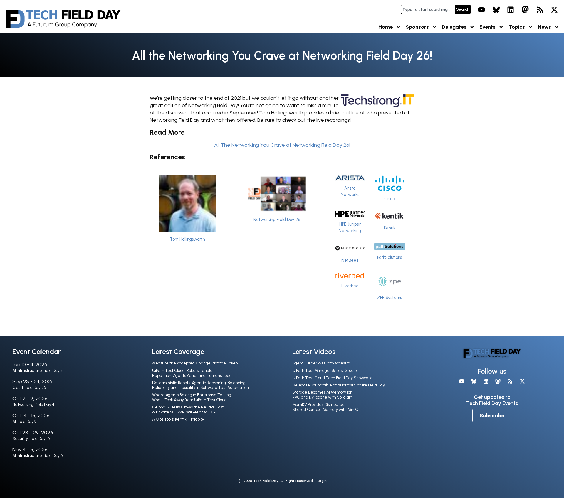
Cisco (389, 198)
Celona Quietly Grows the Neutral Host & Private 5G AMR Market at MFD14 (188, 410)
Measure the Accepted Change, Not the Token (195, 363)
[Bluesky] (496, 10)
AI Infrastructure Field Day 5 (37, 370)
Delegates (454, 27)
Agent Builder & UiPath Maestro (321, 363)
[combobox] (428, 9)
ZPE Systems (389, 297)
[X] (554, 10)
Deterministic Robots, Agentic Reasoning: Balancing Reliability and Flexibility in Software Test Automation (200, 385)
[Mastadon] (525, 10)
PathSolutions (389, 257)
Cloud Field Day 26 (29, 387)
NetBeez (350, 260)
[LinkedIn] (511, 10)
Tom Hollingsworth (187, 239)
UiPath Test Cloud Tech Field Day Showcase (332, 377)
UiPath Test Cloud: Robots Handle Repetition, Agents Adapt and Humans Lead (192, 373)
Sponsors (417, 27)
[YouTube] (481, 10)
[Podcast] (540, 10)
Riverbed (350, 285)
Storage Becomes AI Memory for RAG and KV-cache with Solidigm (322, 395)
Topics (516, 27)
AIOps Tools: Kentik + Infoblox (178, 419)
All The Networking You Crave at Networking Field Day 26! (282, 145)
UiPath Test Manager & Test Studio (324, 370)
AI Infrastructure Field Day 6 (37, 455)
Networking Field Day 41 (34, 404)
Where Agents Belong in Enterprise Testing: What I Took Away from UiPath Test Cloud (192, 397)
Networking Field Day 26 (276, 219)
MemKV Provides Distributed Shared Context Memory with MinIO (325, 407)
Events (487, 27)
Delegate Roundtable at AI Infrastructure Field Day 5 (340, 385)
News (544, 27)
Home (385, 27)
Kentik (389, 228)
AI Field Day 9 (24, 421)
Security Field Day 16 (31, 438)
